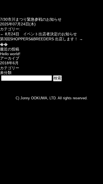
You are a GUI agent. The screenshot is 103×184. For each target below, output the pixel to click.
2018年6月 (9, 63)
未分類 (6, 72)
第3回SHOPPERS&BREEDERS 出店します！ (41, 39)
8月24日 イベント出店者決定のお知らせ (38, 34)
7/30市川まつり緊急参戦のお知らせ (31, 19)
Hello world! (10, 54)
